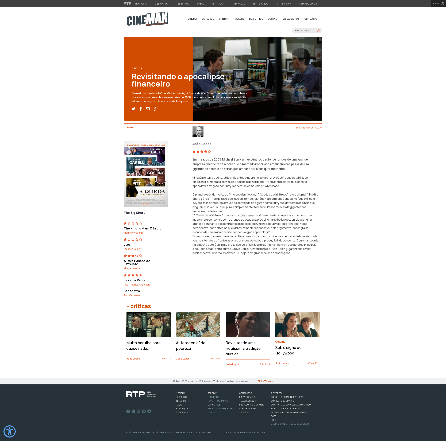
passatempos (290, 18)
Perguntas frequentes (221, 408)
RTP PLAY (212, 393)
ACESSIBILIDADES (247, 408)
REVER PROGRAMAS (218, 401)
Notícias (141, 3)
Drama (129, 127)
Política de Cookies (163, 432)
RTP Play (218, 3)
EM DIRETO (213, 397)
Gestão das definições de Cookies (290, 424)
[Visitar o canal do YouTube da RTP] (144, 411)
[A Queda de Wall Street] (146, 175)
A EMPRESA (276, 393)
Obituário (310, 18)
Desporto (161, 3)
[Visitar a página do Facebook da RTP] (128, 411)
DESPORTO (181, 397)
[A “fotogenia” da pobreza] (198, 324)
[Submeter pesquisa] (318, 30)
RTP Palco (238, 3)
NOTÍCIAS (180, 393)
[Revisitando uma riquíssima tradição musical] (248, 324)
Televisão (182, 3)
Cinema (192, 18)
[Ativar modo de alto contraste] (9, 431)
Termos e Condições (186, 432)
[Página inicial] (147, 19)
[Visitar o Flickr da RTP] (149, 411)
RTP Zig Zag (261, 3)
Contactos (214, 412)
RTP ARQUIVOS (183, 408)
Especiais (208, 18)
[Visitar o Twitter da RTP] (133, 411)
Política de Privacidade (138, 432)
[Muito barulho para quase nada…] (148, 324)
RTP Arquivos (308, 3)
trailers (238, 18)
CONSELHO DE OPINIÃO (282, 401)
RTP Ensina (283, 3)
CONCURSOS (214, 405)
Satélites (244, 412)
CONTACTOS (245, 393)
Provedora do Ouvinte (251, 405)
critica (223, 18)
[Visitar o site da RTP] (128, 3)
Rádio (201, 3)
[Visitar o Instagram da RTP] (139, 411)
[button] (135, 109)
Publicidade (205, 432)
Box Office (256, 18)
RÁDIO (179, 405)
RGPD (273, 420)
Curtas (272, 18)
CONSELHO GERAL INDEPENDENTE (288, 397)
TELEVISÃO (181, 401)
